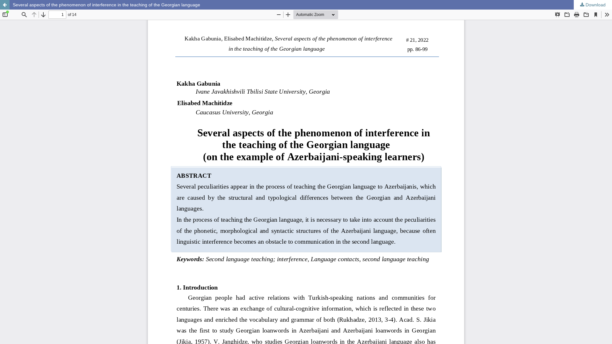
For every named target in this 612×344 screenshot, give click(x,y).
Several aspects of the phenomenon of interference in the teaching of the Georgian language (106, 4)
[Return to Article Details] (5, 5)
